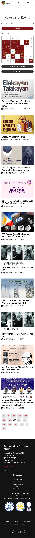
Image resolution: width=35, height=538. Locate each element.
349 (25, 416)
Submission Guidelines (17, 66)
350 (4, 420)
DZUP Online (17, 489)
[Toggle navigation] (32, 2)
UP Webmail (17, 479)
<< (4, 416)
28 (4, 42)
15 (22, 51)
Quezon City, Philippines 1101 (14, 453)
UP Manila (6, 524)
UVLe (18, 486)
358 (22, 424)
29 (8, 42)
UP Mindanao (14, 524)
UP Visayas (17, 526)
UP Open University (24, 524)
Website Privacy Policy (23, 496)
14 (17, 51)
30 (13, 42)
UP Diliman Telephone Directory (15, 462)
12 (8, 51)
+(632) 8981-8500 (10, 455)
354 (25, 420)
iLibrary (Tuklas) (17, 484)
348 (19, 416)
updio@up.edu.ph (10, 458)
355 (4, 424)
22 (22, 56)
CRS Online (17, 482)
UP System (6, 521)
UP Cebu (19, 521)
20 (13, 56)
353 (19, 420)
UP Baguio (13, 521)
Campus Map (8, 460)
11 (4, 51)
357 (16, 424)
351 (10, 420)
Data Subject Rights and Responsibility (18, 498)
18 (4, 56)
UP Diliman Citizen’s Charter (21, 493)
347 (13, 416)
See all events (17, 71)
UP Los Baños (27, 521)
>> (4, 429)
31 (17, 42)
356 (10, 424)
